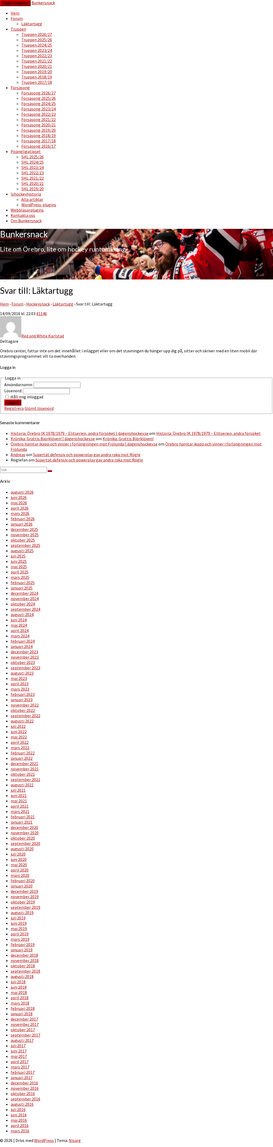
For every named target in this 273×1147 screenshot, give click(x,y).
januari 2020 (22, 886)
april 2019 (20, 933)
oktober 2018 (23, 965)
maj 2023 (19, 678)
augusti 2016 (22, 1104)
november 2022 (25, 705)
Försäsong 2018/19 (38, 135)
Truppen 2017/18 (36, 82)
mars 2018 (20, 1003)
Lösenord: (13, 390)
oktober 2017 (23, 1029)
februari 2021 (23, 816)
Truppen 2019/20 (36, 71)
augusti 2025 (22, 550)
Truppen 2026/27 (36, 34)
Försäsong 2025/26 (38, 98)
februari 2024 (23, 641)
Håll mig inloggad (26, 396)
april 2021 (20, 806)
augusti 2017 (22, 1040)
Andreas (18, 454)
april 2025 (20, 572)
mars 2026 (20, 513)
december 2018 (24, 955)
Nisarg (75, 1140)
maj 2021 (19, 800)
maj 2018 (19, 992)
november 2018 (25, 960)
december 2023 (24, 651)
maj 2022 (19, 737)
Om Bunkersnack (26, 220)
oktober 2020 (23, 838)
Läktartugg (31, 23)
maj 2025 (19, 566)
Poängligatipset (26, 151)
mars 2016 (20, 1130)
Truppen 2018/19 (36, 77)
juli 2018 (18, 981)
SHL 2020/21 (32, 183)
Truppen (18, 29)
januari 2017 (22, 1077)
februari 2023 (23, 694)
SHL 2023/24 (32, 167)
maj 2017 (19, 1056)
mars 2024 (20, 635)
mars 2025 (20, 577)
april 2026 (20, 508)
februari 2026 (23, 518)
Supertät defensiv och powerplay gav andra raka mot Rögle (86, 454)
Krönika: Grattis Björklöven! (128, 438)
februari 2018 (23, 1008)
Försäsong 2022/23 (38, 114)
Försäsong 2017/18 (38, 140)
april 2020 (20, 870)
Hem (15, 13)
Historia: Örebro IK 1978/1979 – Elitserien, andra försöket (208, 433)
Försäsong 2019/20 (38, 130)
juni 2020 (19, 859)
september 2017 (25, 1035)
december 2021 (24, 763)
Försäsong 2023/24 (38, 109)
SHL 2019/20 (32, 188)
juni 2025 (19, 561)
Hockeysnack (38, 304)
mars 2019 (20, 939)
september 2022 (25, 715)
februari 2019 (23, 944)
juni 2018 (19, 987)
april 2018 (20, 997)
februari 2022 (23, 753)
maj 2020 (19, 864)
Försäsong (20, 87)
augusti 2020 (22, 848)
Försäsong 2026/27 (38, 93)
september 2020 (25, 843)
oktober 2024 (23, 603)
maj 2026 (19, 502)
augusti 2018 (22, 976)
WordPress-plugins (38, 204)
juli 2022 (18, 726)
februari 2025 (23, 582)
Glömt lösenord (39, 408)
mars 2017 (20, 1067)
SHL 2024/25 (32, 162)
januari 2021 (22, 822)
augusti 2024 (22, 614)
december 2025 (24, 529)
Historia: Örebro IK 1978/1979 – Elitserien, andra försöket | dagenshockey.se (79, 433)
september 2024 (25, 609)
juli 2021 (18, 790)
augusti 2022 (22, 721)
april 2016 (20, 1125)
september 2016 (25, 1098)
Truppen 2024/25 (36, 45)
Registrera (14, 408)
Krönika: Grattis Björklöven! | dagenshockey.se (53, 438)
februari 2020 (23, 880)
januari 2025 (22, 588)
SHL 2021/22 (32, 178)
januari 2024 (22, 646)
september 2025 (25, 545)
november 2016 (25, 1088)
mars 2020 (20, 875)
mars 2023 (20, 689)
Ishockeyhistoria (26, 194)
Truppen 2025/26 (36, 39)
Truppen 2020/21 (36, 66)
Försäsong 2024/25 (38, 103)
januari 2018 (22, 1013)
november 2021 (25, 768)
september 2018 (25, 971)
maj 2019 (19, 928)
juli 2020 (18, 854)
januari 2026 (22, 524)
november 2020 (25, 832)
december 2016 (24, 1083)
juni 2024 (19, 619)
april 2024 (20, 630)
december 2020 (24, 827)
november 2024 (25, 598)
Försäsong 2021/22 (38, 119)
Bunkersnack (43, 2)
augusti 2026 (22, 492)
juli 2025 (18, 556)
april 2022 (20, 742)
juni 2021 (19, 795)
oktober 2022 (23, 710)
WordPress (44, 1140)
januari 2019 (22, 949)
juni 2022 (19, 731)
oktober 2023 (23, 662)
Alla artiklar (32, 199)
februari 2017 (23, 1072)
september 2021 (25, 779)
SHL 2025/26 (32, 156)
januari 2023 (22, 699)
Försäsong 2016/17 (38, 146)
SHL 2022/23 (32, 172)
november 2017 (25, 1024)
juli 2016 (18, 1109)
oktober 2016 (23, 1093)
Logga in (12, 402)
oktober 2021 (23, 774)
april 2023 (20, 683)
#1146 (41, 313)
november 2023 (25, 657)
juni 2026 (19, 497)
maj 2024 (19, 625)
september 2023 (25, 667)
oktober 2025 (23, 540)
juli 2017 (18, 1045)
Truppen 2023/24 (36, 50)
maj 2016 (19, 1120)
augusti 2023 (22, 673)
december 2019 (24, 891)
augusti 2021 (22, 784)
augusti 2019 (22, 912)
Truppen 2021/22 (36, 61)
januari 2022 (22, 758)
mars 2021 (20, 811)
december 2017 (24, 1019)
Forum (17, 18)
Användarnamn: (19, 384)
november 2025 (25, 534)
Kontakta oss (23, 215)
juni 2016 (19, 1114)
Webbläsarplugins (27, 210)
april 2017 (20, 1061)
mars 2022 (20, 747)
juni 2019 (19, 923)
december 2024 (24, 593)
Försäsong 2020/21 (38, 124)
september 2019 (25, 907)
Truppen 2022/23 (36, 55)
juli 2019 (18, 918)
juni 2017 (19, 1051)
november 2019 (25, 896)
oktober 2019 (23, 902)
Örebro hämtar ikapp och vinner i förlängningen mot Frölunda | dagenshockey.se (84, 444)
